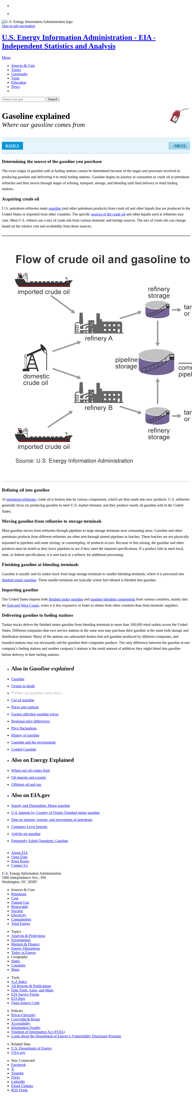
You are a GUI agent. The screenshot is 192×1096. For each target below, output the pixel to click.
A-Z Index (19, 982)
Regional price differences (30, 721)
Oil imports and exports (28, 777)
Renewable (19, 907)
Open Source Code (25, 1003)
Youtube (17, 1073)
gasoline (55, 208)
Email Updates (22, 1086)
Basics (12, 146)
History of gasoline (25, 735)
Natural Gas (20, 902)
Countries (18, 965)
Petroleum (18, 894)
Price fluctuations (24, 728)
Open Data (19, 857)
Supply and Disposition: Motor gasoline (40, 806)
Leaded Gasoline (23, 749)
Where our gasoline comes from (37, 693)
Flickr (15, 1077)
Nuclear (17, 911)
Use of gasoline (22, 700)
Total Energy (20, 924)
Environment (20, 940)
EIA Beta (18, 999)
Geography (19, 74)
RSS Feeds (19, 1090)
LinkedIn (18, 1082)
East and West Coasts (23, 605)
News (15, 87)
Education (18, 82)
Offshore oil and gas (26, 784)
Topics (16, 70)
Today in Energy (23, 953)
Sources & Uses (23, 66)
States (15, 961)
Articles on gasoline (26, 834)
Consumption (21, 919)
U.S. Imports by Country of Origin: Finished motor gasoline (55, 813)
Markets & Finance (25, 944)
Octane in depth (23, 686)
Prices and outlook (25, 707)
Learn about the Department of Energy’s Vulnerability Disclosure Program (66, 1036)
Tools (15, 78)
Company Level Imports (29, 827)
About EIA (19, 853)
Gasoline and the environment (33, 742)
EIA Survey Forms (25, 994)
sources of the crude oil (108, 214)
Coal (14, 898)
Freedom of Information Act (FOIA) (38, 1032)
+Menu (180, 146)
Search (53, 99)
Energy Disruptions (25, 948)
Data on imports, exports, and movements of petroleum (51, 820)
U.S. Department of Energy (31, 1048)
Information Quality (26, 1028)
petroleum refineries (21, 499)
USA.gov (18, 1052)
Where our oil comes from (30, 770)
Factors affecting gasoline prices (35, 714)
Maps (15, 969)
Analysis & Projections (28, 936)
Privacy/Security (23, 1015)
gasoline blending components (112, 599)
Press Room (20, 861)
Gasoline (17, 679)
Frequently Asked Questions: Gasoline (39, 841)
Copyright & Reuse (25, 1019)
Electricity (18, 915)
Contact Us (19, 865)
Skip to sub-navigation (18, 26)
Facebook (18, 1065)
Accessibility (20, 1023)
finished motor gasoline (19, 580)
